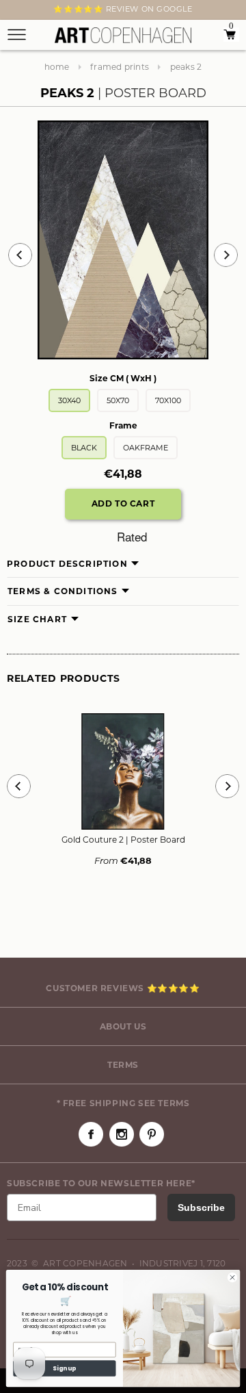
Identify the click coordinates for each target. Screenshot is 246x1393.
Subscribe (201, 1207)
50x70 (118, 400)
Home (57, 67)
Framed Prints (119, 67)
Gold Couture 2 (123, 839)
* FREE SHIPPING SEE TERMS (123, 1103)
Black (84, 447)
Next (15, 11)
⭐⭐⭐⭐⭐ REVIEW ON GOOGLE (122, 9)
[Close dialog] (232, 1278)
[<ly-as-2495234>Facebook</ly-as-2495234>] (91, 1134)
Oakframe (145, 447)
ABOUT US (123, 1026)
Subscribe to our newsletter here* (101, 1183)
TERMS (123, 1065)
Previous (20, 255)
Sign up (64, 1368)
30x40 (69, 400)
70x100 (168, 400)
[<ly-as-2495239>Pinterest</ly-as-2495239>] (151, 1134)
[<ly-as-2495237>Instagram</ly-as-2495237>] (121, 1134)
